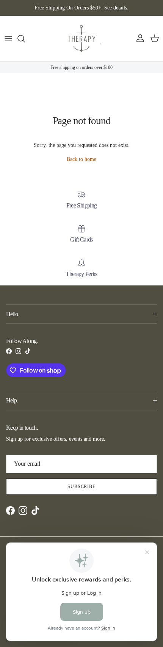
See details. (116, 8)
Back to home (81, 159)
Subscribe (81, 486)
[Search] (25, 38)
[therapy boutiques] (81, 39)
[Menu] (8, 38)
